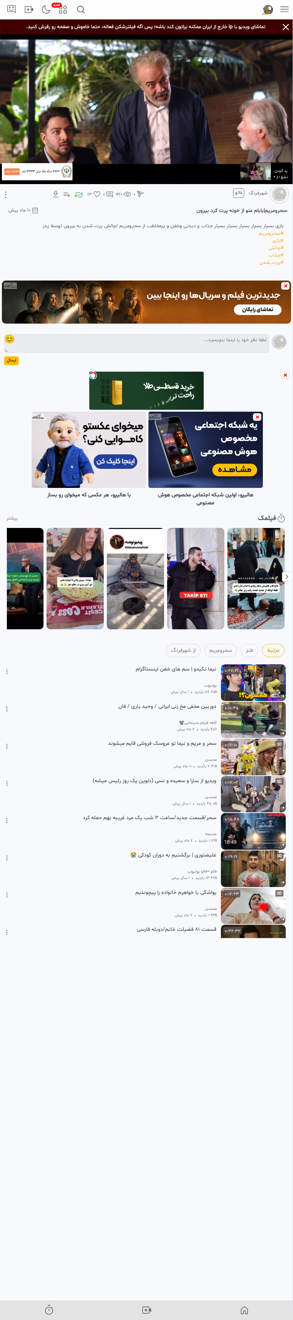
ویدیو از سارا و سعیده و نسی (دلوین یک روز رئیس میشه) (154, 781)
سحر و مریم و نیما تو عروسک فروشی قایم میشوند (162, 743)
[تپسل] (93, 375)
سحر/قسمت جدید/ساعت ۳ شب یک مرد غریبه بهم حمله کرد (149, 818)
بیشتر (12, 518)
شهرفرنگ (258, 193)
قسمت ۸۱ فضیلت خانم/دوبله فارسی (176, 929)
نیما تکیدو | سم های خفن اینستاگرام (176, 669)
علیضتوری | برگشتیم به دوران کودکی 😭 (173, 855)
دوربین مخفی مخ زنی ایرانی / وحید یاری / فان (167, 706)
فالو (238, 192)
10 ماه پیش (19, 210)
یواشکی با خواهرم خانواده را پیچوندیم (175, 892)
